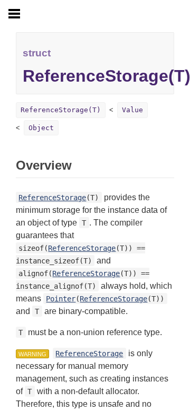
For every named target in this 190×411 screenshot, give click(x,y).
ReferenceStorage (52, 197)
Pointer (60, 299)
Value (132, 110)
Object (41, 128)
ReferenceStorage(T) (61, 110)
